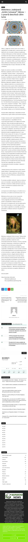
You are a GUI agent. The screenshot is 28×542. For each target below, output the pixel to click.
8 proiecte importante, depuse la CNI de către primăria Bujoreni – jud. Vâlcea (6, 300)
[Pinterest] (9, 289)
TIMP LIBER (4, 482)
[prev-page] (2, 349)
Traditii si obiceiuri (6, 484)
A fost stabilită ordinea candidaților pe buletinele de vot (14, 384)
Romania (4, 478)
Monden (4, 469)
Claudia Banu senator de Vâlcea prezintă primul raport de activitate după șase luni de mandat (21, 300)
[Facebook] (2, 289)
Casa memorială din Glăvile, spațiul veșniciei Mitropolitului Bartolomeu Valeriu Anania (11, 391)
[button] (2, 2)
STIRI (3, 480)
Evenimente (5, 461)
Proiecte (4, 473)
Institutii (6, 5)
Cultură (4, 459)
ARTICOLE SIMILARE (6, 324)
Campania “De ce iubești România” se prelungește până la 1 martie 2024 (14, 417)
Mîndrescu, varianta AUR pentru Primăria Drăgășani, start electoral (13, 395)
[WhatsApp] (12, 289)
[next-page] (4, 349)
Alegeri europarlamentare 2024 (9, 387)
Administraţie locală (6, 455)
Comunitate (4, 457)
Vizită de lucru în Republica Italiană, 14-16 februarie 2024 (13, 412)
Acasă (2, 5)
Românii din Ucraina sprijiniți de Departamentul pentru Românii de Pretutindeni (17, 344)
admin (6, 19)
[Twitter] (5, 289)
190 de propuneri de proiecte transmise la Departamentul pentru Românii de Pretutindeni (17, 337)
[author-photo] (14, 313)
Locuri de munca (6, 467)
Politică (3, 471)
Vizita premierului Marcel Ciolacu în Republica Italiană (13, 409)
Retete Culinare (5, 475)
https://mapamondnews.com (14, 317)
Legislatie (4, 465)
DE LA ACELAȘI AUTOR (17, 324)
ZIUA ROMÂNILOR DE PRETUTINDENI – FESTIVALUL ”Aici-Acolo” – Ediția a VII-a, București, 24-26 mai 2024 (14, 380)
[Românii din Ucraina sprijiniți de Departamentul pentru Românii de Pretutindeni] (4, 344)
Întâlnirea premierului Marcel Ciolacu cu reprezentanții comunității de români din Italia (14, 405)
